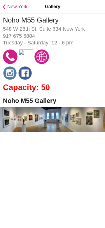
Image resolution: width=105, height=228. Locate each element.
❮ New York (13, 6)
